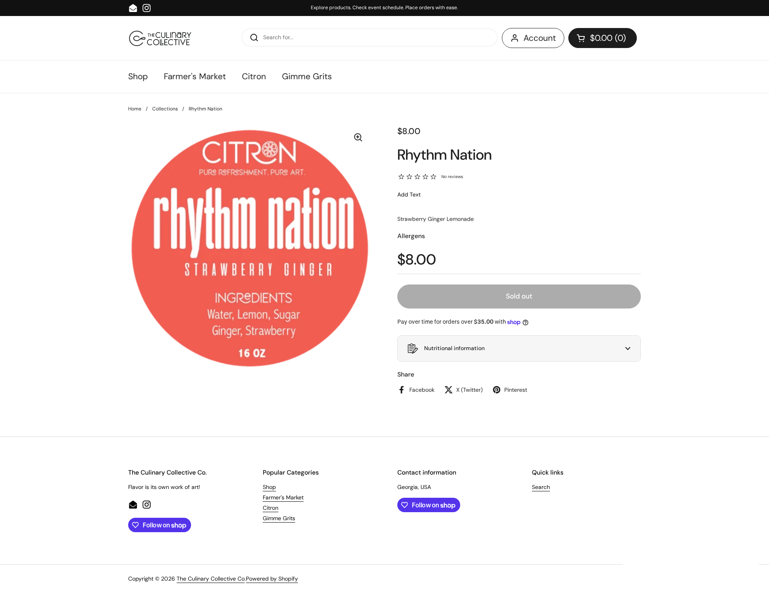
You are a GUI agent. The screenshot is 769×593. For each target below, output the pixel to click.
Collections (165, 109)
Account (539, 38)
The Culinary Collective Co (211, 578)
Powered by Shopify (272, 578)
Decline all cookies (691, 564)
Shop (269, 487)
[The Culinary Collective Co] (160, 38)
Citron (270, 507)
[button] (602, 38)
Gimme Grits (279, 518)
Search (541, 487)
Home (134, 109)
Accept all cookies (691, 541)
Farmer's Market (283, 497)
